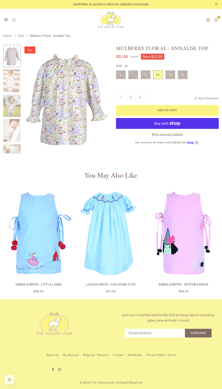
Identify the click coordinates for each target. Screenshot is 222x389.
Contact (118, 355)
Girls (21, 35)
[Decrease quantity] (121, 97)
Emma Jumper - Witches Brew (183, 284)
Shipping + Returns (95, 355)
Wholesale (135, 355)
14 (182, 74)
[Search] (14, 20)
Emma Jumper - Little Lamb (38, 284)
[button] (102, 100)
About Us (52, 355)
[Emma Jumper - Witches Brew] (184, 233)
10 (157, 74)
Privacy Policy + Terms (161, 355)
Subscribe (198, 333)
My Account (71, 355)
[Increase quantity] (140, 97)
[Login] (208, 20)
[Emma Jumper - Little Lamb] (38, 233)
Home (7, 35)
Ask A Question (208, 98)
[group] (66, 99)
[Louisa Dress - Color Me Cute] (111, 233)
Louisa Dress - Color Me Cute (111, 284)
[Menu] (6, 20)
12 (170, 74)
